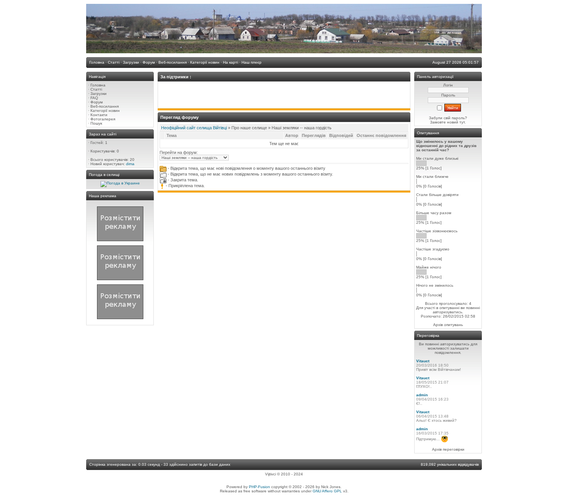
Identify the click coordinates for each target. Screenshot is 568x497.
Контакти (98, 115)
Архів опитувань (448, 325)
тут (461, 122)
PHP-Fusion (259, 487)
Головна (97, 85)
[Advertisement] (284, 94)
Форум (96, 102)
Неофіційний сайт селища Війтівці (194, 127)
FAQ (94, 98)
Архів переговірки (448, 449)
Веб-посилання (104, 106)
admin (422, 395)
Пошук (96, 123)
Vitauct (422, 361)
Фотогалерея (102, 119)
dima (130, 164)
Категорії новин (105, 110)
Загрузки (98, 93)
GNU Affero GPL (327, 491)
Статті (96, 89)
